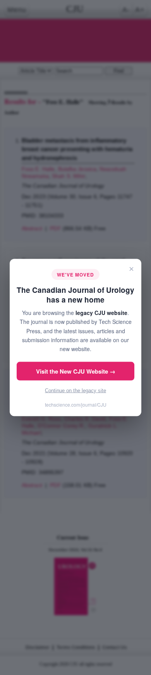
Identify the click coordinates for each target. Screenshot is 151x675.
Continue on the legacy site (75, 390)
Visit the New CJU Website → (75, 371)
